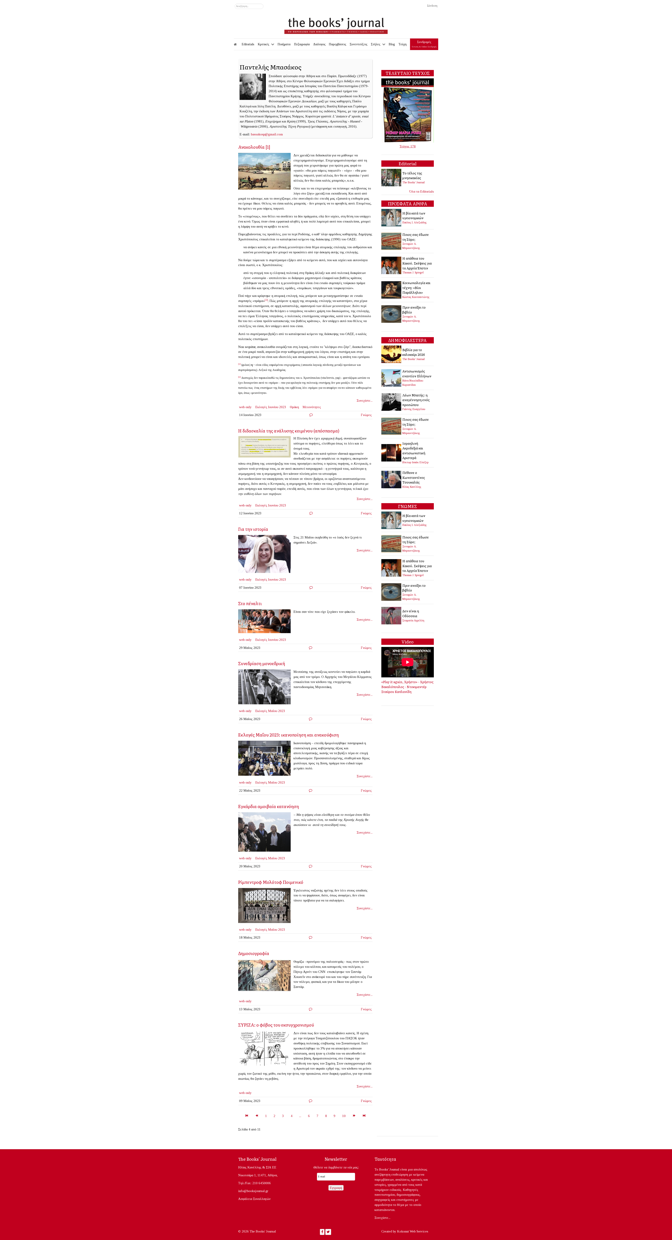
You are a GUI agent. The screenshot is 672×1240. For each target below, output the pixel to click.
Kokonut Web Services (412, 1231)
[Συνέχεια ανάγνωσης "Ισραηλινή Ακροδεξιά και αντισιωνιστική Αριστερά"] (391, 452)
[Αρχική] (237, 44)
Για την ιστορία (253, 529)
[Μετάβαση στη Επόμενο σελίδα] (354, 1116)
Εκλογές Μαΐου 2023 (270, 711)
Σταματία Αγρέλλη (413, 620)
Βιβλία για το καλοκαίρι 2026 (413, 352)
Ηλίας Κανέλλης (411, 486)
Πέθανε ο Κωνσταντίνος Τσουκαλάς (413, 477)
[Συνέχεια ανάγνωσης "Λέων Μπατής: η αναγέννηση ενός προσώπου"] (391, 401)
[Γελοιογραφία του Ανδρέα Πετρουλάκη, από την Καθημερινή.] (265, 1049)
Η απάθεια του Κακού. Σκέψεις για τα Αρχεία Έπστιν (417, 263)
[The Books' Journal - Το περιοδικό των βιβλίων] (336, 24)
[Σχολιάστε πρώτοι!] (311, 415)
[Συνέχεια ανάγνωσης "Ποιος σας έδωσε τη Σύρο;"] (391, 241)
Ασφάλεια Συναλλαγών (254, 1199)
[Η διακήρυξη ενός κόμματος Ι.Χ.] (265, 448)
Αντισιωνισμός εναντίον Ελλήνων (416, 373)
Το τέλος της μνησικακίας (412, 175)
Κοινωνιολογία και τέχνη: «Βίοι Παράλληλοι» (416, 287)
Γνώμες (366, 415)
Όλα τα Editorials (421, 191)
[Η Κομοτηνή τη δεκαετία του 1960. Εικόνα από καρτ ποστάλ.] (265, 172)
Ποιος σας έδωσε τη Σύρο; (415, 237)
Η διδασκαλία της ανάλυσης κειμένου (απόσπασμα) (288, 431)
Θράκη (294, 407)
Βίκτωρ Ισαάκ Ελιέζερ (415, 462)
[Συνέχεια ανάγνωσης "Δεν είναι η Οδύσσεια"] (391, 615)
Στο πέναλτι (250, 603)
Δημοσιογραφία (253, 953)
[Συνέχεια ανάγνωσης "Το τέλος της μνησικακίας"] (391, 177)
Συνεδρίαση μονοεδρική (261, 663)
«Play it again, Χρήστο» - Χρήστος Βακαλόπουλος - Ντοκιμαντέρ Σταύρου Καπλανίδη (407, 686)
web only (245, 407)
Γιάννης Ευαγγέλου (413, 409)
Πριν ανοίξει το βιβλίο (414, 310)
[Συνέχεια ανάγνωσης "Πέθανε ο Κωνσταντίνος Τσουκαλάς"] (391, 479)
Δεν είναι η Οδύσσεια (410, 613)
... (300, 1116)
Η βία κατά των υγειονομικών (413, 215)
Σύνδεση (432, 5)
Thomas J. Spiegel (413, 272)
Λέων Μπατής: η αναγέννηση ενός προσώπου (416, 400)
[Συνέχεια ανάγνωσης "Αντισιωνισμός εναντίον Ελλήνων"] (391, 377)
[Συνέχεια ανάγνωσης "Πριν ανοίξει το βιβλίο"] (391, 313)
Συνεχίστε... (365, 400)
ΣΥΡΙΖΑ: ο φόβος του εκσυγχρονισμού (276, 1025)
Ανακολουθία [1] (254, 147)
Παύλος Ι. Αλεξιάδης (414, 222)
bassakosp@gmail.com (267, 134)
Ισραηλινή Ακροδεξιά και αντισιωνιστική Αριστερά (413, 450)
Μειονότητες (312, 407)
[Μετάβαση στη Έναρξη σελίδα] (246, 1116)
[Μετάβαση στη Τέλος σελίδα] (364, 1116)
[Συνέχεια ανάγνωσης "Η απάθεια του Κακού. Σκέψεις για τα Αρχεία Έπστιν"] (391, 265)
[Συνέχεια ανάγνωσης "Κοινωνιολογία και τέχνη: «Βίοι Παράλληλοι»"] (391, 289)
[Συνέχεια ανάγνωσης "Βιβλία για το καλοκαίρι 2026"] (391, 354)
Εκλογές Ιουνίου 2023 (270, 407)
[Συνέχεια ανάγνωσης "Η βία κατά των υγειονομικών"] (391, 217)
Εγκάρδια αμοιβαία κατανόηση (268, 806)
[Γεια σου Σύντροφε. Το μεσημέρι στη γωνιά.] (265, 688)
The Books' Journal (413, 182)
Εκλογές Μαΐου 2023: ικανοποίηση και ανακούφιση (288, 735)
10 (344, 1116)
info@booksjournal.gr (253, 1191)
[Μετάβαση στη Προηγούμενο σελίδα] (256, 1116)
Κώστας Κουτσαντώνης (415, 296)
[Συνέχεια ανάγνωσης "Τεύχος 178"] (407, 110)
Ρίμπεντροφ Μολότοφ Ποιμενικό (270, 882)
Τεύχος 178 (408, 146)
